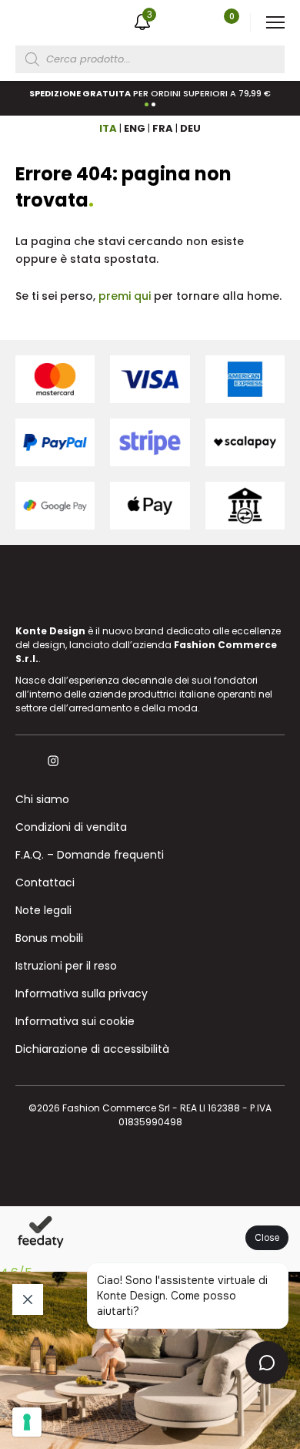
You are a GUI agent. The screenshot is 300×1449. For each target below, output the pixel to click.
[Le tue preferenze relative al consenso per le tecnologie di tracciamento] (27, 1422)
